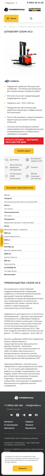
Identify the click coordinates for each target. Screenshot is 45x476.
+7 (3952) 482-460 (13, 405)
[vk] (11, 415)
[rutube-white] (36, 415)
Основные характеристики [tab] (19, 188)
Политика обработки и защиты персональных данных (23, 450)
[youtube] (30, 415)
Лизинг (29, 425)
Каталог (8, 421)
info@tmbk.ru (33, 405)
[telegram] (23, 415)
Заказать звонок (13, 409)
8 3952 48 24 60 (35, 2)
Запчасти (9, 428)
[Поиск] (31, 18)
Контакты (30, 428)
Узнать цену (24, 151)
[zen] (17, 415)
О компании (11, 425)
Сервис (29, 421)
